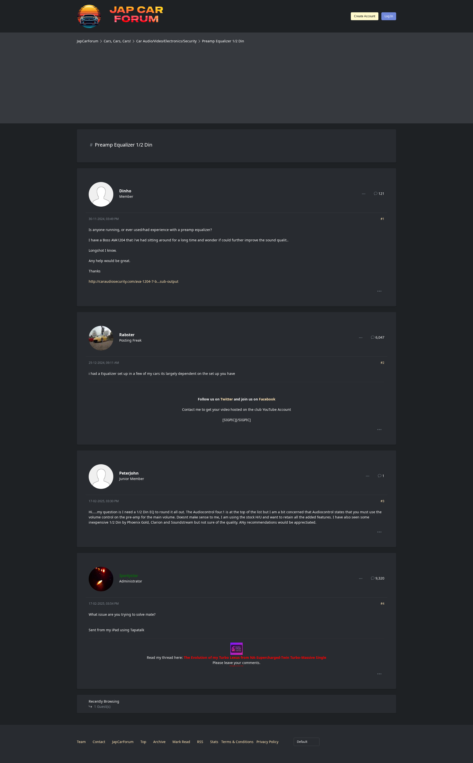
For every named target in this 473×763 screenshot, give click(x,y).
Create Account (364, 16)
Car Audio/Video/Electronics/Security (166, 41)
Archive (159, 741)
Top (143, 741)
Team (81, 741)
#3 (382, 501)
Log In (389, 16)
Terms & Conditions (237, 741)
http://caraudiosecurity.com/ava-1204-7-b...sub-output (133, 281)
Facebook (267, 399)
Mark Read (181, 741)
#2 (382, 363)
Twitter (226, 399)
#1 (382, 219)
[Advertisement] (236, 80)
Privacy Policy (267, 741)
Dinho (125, 191)
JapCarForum (87, 41)
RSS (200, 741)
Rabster (127, 334)
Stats (214, 741)
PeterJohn (129, 473)
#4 (382, 603)
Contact (99, 741)
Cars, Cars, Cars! (117, 41)
